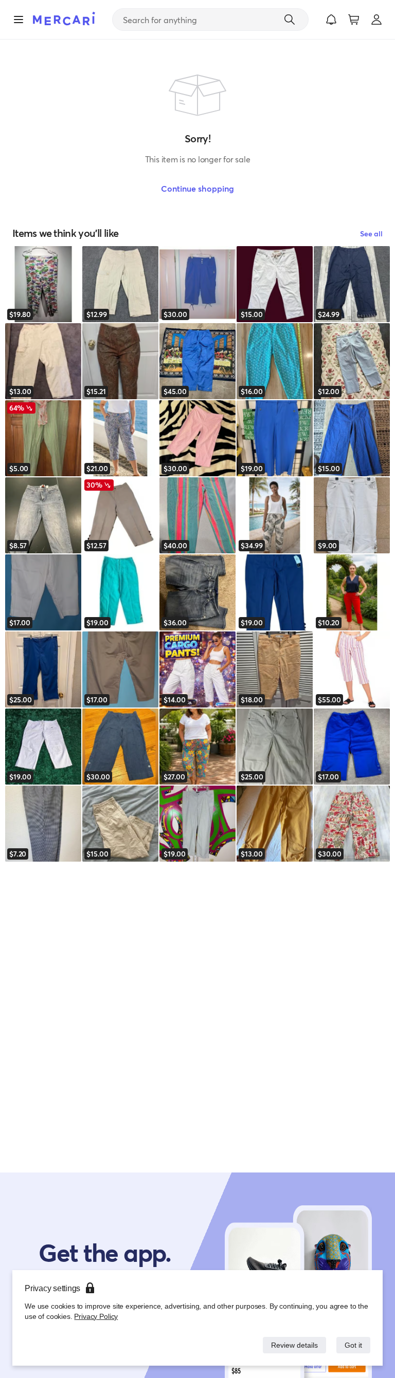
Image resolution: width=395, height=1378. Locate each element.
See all (371, 233)
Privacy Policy (95, 1316)
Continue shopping (197, 188)
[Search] (289, 19)
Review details (291, 1345)
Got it (352, 1345)
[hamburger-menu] (18, 19)
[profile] (376, 19)
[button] (331, 19)
